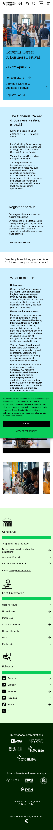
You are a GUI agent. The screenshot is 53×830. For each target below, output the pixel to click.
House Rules (8, 611)
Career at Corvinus (11, 624)
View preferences (26, 431)
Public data (7, 644)
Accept (26, 423)
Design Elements (10, 631)
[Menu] (48, 3)
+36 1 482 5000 (21, 544)
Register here (20, 242)
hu (41, 3)
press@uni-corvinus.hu (20, 570)
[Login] (19, 3)
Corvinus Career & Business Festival (17, 85)
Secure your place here (31, 331)
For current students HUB (14, 563)
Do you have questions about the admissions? (18, 550)
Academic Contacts (11, 557)
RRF (4, 637)
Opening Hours (9, 605)
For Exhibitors (14, 77)
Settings (22, 804)
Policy (32, 804)
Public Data (7, 618)
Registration (13, 94)
